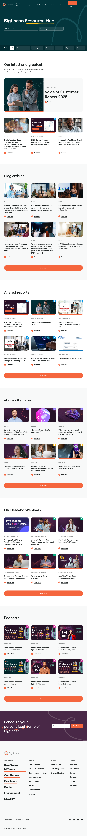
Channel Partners (58, 773)
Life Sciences (34, 764)
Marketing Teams (58, 768)
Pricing (64, 4)
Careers (73, 773)
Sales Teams (56, 764)
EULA (27, 819)
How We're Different (19, 4)
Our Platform (31, 4)
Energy (32, 793)
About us (73, 764)
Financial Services (36, 768)
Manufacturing (35, 777)
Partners (73, 785)
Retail (31, 785)
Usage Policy (19, 819)
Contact (73, 777)
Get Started (77, 726)
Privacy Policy (8, 819)
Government (34, 789)
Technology (34, 781)
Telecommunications (38, 773)
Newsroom (74, 768)
